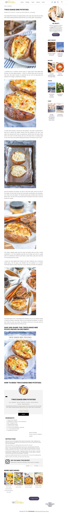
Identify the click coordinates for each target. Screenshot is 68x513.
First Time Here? (50, 504)
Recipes (27, 2)
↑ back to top (34, 498)
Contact (50, 505)
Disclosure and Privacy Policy (42, 511)
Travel (32, 2)
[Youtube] (55, 2)
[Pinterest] (58, 2)
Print (23, 414)
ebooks (38, 2)
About (22, 2)
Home (43, 2)
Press (50, 506)
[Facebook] (52, 2)
